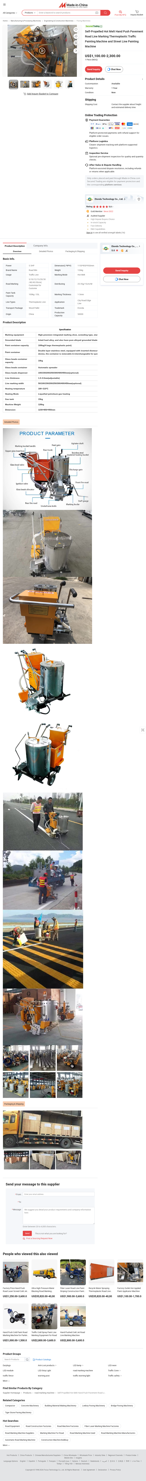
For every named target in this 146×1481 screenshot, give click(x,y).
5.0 (113, 250)
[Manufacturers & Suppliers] (73, 5)
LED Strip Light (44, 1370)
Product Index (131, 1455)
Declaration (102, 1470)
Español (32, 1461)
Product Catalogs (43, 1359)
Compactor (10, 1405)
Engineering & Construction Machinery (58, 21)
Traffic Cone (113, 1370)
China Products (26, 1455)
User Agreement (89, 1470)
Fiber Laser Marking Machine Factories (102, 1426)
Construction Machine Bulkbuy (54, 1439)
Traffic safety (114, 1375)
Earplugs (7, 1365)
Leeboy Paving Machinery (93, 1405)
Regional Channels (115, 1455)
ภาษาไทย (136, 1461)
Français (52, 1461)
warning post (44, 1375)
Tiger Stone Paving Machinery (18, 1412)
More (5, 1445)
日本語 (120, 1461)
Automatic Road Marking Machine (20, 1439)
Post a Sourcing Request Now (37, 1238)
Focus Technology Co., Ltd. (54, 1470)
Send (27, 1233)
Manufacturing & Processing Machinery (26, 21)
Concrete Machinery (30, 1405)
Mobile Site (68, 1458)
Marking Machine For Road (52, 1433)
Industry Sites (100, 1455)
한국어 (112, 1461)
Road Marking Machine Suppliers (19, 1433)
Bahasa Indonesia (82, 1463)
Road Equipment (12, 1426)
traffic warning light (81, 1375)
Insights (79, 1458)
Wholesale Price (86, 1455)
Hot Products (12, 1455)
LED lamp (77, 1365)
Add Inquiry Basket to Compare (42, 93)
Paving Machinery (83, 21)
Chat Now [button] (116, 69)
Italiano (75, 1461)
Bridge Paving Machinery (122, 1405)
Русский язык (64, 1461)
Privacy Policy (115, 1470)
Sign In (89, 232)
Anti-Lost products (46, 1365)
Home (5, 21)
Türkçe (59, 1463)
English (23, 1461)
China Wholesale (70, 1455)
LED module (8, 1370)
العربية (104, 1461)
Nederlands (94, 1461)
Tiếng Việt (69, 1463)
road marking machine (83, 1370)
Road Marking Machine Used (82, 1433)
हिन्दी (127, 1461)
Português (42, 1461)
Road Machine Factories (68, 1426)
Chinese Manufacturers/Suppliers (48, 1455)
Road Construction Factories (38, 1426)
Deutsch (84, 1461)
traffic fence (8, 1375)
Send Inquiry (93, 69)
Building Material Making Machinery (60, 1405)
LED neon (112, 1365)
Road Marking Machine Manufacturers (118, 1433)
